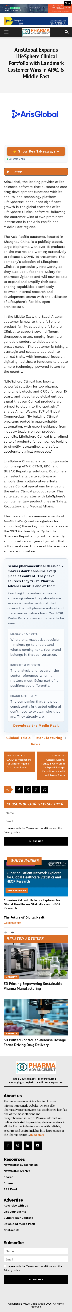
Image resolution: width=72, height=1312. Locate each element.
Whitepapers (16, 890)
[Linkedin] (28, 1145)
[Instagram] (18, 1145)
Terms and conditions (39, 828)
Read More (37, 1134)
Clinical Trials (18, 738)
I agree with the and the (33, 830)
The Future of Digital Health (25, 917)
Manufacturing (49, 738)
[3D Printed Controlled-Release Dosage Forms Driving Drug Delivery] (36, 1017)
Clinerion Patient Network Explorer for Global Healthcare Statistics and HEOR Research (32, 904)
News (35, 744)
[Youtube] (38, 1145)
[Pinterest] (36, 789)
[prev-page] (6, 932)
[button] (6, 32)
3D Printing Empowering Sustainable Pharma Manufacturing (33, 986)
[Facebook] (19, 789)
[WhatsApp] (44, 789)
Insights (11, 977)
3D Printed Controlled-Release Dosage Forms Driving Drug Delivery (35, 1042)
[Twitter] (27, 789)
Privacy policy (12, 832)
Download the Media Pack (36, 725)
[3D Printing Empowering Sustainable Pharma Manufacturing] (36, 961)
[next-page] (12, 932)
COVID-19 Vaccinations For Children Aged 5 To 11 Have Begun (18, 763)
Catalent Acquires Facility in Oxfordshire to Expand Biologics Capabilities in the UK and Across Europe (54, 767)
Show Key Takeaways (36, 151)
